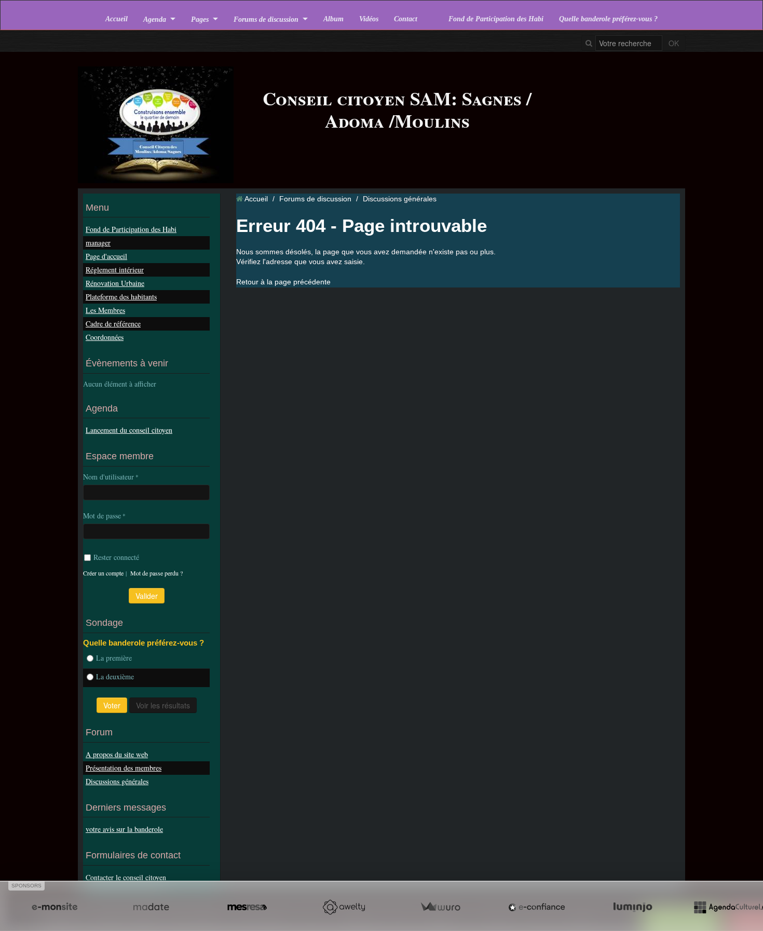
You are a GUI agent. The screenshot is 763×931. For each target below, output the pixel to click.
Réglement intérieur (115, 270)
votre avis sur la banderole (124, 829)
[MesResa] (247, 907)
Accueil (116, 19)
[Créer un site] (54, 907)
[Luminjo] (633, 907)
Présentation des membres (123, 768)
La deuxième (115, 676)
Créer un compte (103, 573)
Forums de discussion (266, 19)
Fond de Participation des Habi (495, 19)
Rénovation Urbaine (115, 283)
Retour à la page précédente (283, 282)
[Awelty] (344, 907)
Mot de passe (102, 516)
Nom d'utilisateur (108, 477)
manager (98, 243)
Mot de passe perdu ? (156, 573)
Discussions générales (117, 781)
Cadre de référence (113, 323)
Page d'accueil (106, 256)
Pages (200, 19)
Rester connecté (116, 557)
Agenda (154, 19)
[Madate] (151, 907)
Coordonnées (105, 337)
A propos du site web (117, 754)
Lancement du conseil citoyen (129, 430)
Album (333, 19)
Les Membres (105, 310)
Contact (405, 19)
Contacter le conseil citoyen (126, 877)
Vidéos (368, 19)
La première (114, 658)
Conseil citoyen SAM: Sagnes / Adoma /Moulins (397, 109)
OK (674, 43)
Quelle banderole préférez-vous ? (608, 19)
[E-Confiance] (537, 907)
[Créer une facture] (440, 907)
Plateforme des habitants (121, 297)
